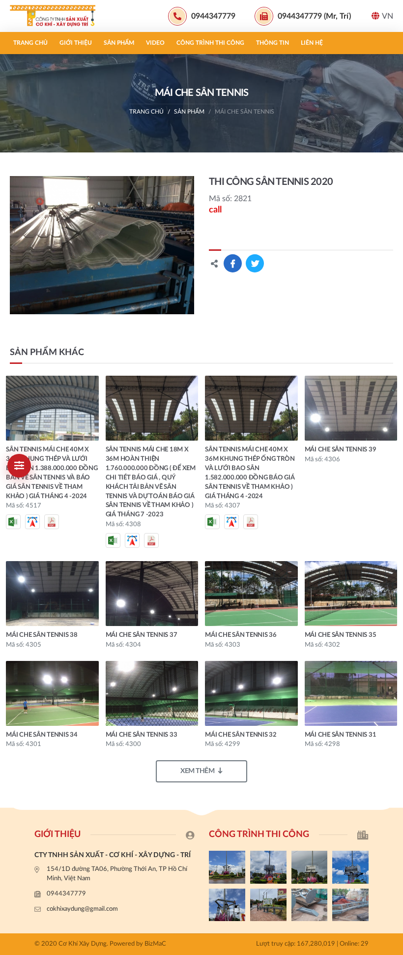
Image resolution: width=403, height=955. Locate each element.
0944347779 (66, 894)
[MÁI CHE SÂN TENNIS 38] (52, 593)
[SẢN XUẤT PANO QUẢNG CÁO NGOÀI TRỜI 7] (309, 905)
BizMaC (155, 944)
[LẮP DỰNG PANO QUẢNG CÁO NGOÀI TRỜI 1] (227, 905)
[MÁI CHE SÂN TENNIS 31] (351, 693)
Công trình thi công (210, 43)
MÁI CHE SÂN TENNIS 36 (241, 635)
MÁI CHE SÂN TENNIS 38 (42, 635)
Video (155, 43)
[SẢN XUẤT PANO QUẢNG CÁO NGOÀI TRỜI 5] (227, 867)
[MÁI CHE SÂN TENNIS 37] (152, 593)
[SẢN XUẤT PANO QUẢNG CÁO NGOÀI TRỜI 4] (268, 867)
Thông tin (272, 43)
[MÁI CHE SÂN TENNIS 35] (351, 593)
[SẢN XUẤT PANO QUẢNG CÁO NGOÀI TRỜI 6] (350, 905)
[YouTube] (390, 678)
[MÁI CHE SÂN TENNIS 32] (251, 693)
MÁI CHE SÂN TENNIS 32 (241, 735)
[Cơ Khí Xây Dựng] (56, 16)
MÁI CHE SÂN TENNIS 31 (340, 735)
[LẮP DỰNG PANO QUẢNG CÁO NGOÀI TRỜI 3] (309, 867)
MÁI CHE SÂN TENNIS (244, 112)
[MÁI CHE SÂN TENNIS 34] (52, 693)
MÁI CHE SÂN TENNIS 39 (340, 450)
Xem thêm (197, 771)
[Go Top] (390, 695)
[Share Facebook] (233, 263)
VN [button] (387, 16)
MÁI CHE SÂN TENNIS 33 (141, 735)
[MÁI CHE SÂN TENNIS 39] (351, 408)
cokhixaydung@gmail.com (82, 909)
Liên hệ (312, 43)
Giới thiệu (75, 43)
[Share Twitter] (255, 263)
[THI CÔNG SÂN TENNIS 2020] (102, 245)
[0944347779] (390, 645)
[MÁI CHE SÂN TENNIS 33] (152, 693)
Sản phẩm (119, 43)
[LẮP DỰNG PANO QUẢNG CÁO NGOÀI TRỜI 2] (350, 867)
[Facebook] (390, 662)
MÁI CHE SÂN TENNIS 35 (340, 635)
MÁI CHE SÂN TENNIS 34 (42, 735)
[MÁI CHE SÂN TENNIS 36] (251, 593)
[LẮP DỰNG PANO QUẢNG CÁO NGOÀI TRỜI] (268, 905)
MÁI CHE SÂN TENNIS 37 (141, 635)
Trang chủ (30, 43)
